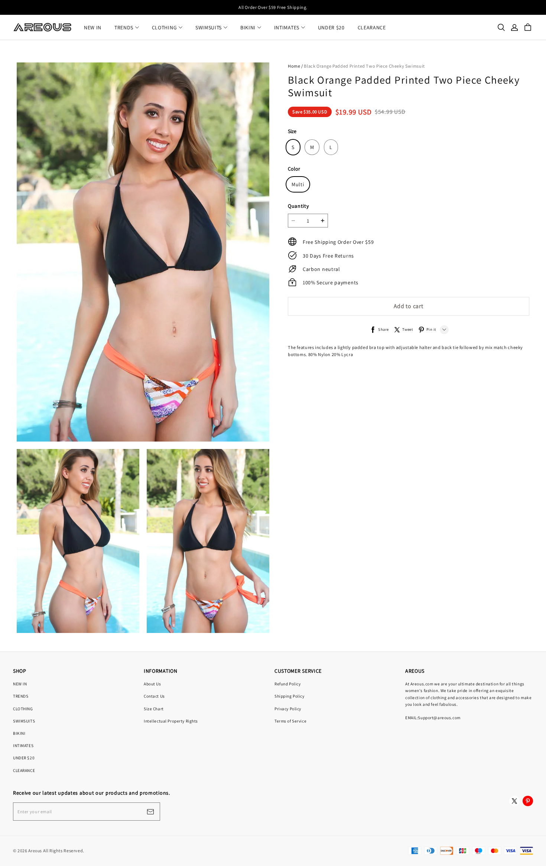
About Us (152, 683)
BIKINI (248, 27)
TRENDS (123, 27)
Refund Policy (287, 683)
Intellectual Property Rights (171, 721)
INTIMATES (286, 27)
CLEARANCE (372, 27)
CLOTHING (164, 27)
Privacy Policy (287, 708)
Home (294, 66)
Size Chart (154, 708)
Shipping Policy (289, 696)
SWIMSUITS (208, 27)
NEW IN (92, 27)
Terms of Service (290, 721)
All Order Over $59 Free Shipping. (273, 7)
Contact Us (154, 696)
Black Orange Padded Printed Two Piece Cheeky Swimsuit (364, 66)
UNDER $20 (331, 27)
